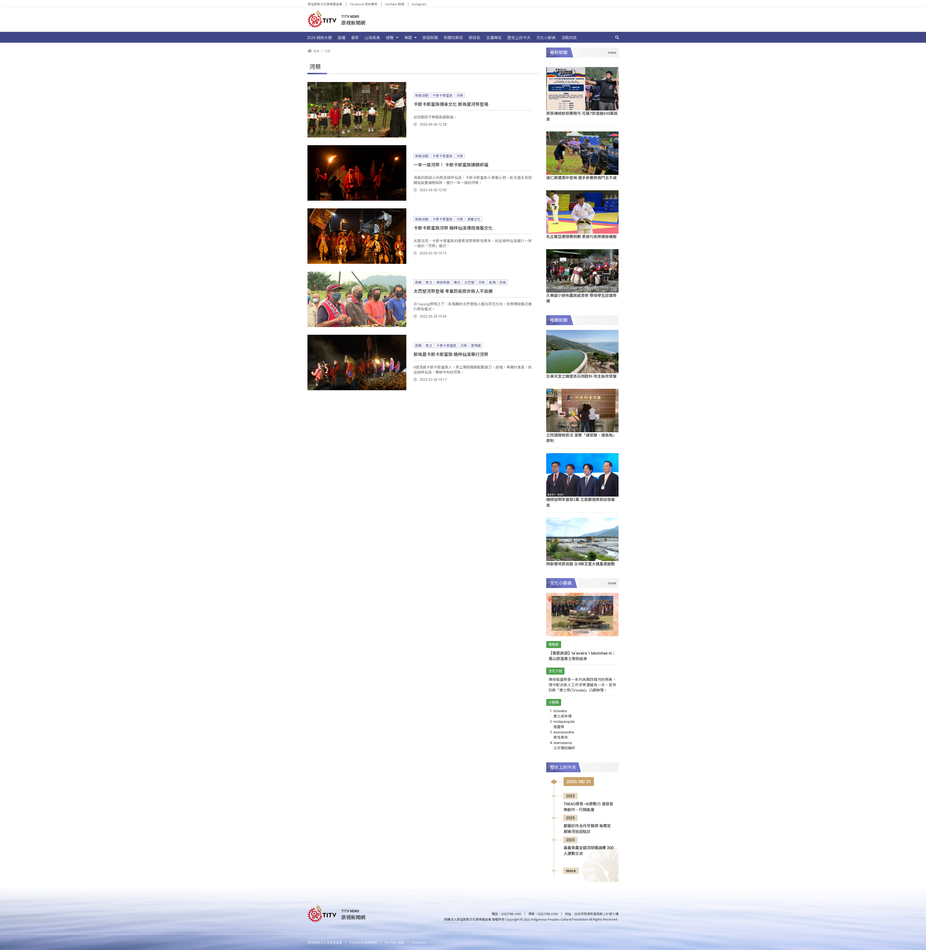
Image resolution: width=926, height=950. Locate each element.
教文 (429, 282)
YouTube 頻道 (394, 4)
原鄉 (418, 282)
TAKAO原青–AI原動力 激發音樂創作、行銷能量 (588, 807)
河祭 (459, 95)
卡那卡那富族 (442, 95)
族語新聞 (430, 37)
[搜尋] (617, 37)
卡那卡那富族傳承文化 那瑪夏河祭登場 (451, 104)
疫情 (492, 282)
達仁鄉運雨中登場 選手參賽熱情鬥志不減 (581, 177)
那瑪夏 (476, 345)
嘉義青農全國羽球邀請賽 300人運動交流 (588, 851)
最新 (355, 37)
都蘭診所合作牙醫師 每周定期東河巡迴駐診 (587, 829)
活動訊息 (569, 37)
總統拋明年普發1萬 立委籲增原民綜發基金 (580, 502)
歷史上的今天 (519, 37)
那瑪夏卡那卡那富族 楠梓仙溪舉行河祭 (451, 354)
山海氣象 (372, 37)
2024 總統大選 (319, 37)
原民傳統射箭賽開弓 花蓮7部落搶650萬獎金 (582, 116)
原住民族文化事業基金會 (325, 4)
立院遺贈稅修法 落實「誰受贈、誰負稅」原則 (581, 437)
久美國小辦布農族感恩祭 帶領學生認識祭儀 (581, 298)
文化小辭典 (546, 37)
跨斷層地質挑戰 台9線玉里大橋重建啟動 (580, 564)
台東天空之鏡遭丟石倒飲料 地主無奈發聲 (581, 376)
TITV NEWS (350, 17)
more (571, 870)
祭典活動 (422, 95)
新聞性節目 (453, 37)
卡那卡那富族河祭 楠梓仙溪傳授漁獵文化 (453, 228)
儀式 (457, 282)
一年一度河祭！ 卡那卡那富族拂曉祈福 (451, 164)
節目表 (474, 37)
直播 (341, 37)
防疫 (502, 282)
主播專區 (494, 37)
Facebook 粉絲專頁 (363, 4)
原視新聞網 (353, 22)
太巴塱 (469, 282)
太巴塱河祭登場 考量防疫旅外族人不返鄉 (453, 291)
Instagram (419, 4)
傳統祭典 (443, 282)
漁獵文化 (474, 219)
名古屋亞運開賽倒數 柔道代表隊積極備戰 (581, 236)
